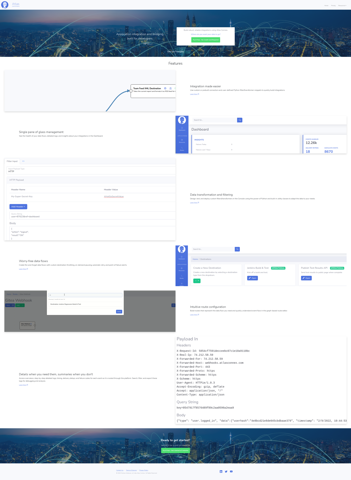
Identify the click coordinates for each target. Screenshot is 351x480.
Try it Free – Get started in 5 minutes (175, 451)
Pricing (333, 6)
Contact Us (119, 471)
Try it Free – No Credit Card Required (206, 40)
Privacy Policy (143, 471)
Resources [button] (341, 6)
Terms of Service (131, 471)
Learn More (194, 94)
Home (326, 6)
